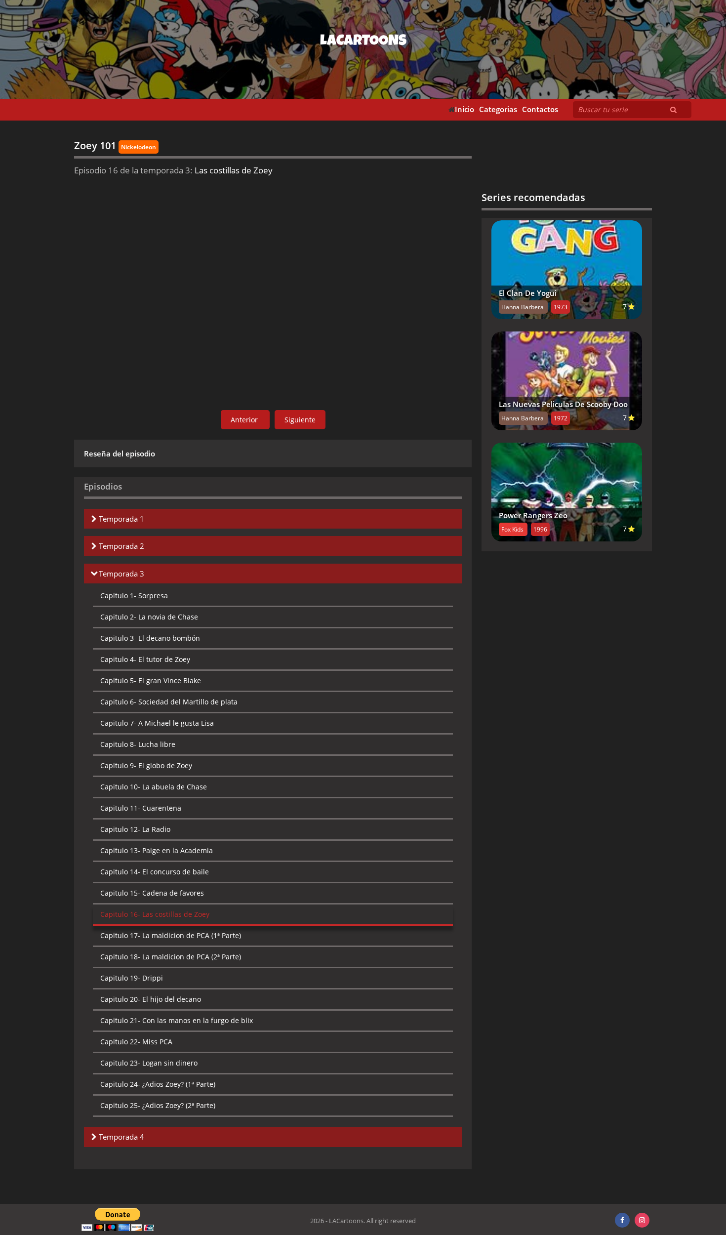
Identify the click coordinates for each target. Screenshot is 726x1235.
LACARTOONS (363, 42)
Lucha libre (137, 744)
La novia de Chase (149, 616)
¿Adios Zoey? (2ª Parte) (157, 1105)
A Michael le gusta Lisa (157, 723)
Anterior (245, 419)
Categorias (498, 109)
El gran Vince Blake (150, 680)
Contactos (540, 109)
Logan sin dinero (149, 1063)
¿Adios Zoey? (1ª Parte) (157, 1084)
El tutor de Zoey (145, 659)
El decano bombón (150, 638)
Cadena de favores (152, 893)
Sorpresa (134, 595)
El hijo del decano (150, 999)
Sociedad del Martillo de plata (169, 701)
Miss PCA (136, 1041)
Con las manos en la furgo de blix (176, 1020)
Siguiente (300, 419)
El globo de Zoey (146, 765)
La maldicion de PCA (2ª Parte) (170, 956)
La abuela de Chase (153, 786)
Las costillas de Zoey (154, 914)
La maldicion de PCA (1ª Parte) (170, 935)
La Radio (135, 829)
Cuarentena (140, 808)
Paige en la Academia (156, 850)
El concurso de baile (154, 871)
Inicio (464, 109)
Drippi (131, 978)
